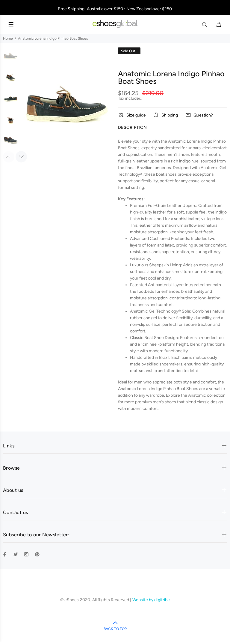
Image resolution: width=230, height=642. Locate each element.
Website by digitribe (151, 599)
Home (8, 38)
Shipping (169, 115)
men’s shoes (164, 401)
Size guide (136, 115)
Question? (203, 115)
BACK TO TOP (115, 629)
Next (21, 156)
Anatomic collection (207, 395)
